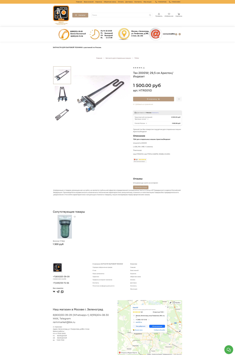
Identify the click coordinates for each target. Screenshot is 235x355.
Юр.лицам (148, 2)
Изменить (155, 112)
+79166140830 (175, 2)
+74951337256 (162, 2)
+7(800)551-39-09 (61, 276)
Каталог (82, 15)
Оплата (121, 2)
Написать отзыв (141, 187)
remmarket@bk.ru (64, 322)
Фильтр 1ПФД (59, 241)
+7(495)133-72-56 (61, 283)
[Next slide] (126, 95)
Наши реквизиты (98, 273)
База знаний (89, 2)
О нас (94, 270)
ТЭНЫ (136, 58)
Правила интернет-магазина (102, 280)
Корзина (98, 2)
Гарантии (96, 276)
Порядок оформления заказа (102, 267)
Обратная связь (110, 2)
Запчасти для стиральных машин (118, 58)
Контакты (138, 2)
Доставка (129, 2)
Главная (79, 2)
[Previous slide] (77, 95)
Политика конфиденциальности (103, 286)
